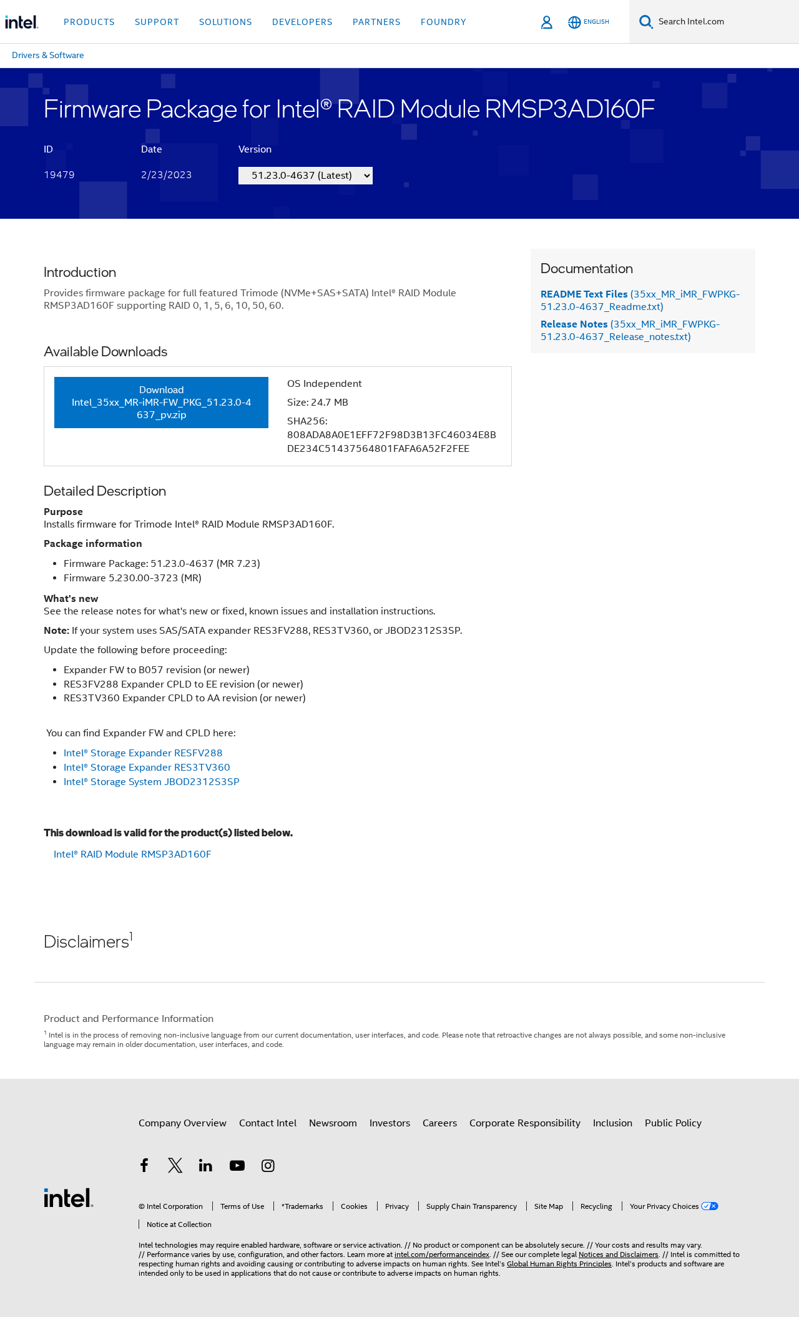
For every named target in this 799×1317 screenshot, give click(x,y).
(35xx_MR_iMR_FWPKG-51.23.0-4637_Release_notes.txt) (630, 330)
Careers (440, 1123)
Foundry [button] (444, 22)
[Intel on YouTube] (237, 1167)
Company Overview (183, 1123)
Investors (390, 1123)
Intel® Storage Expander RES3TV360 (147, 767)
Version (255, 149)
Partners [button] (377, 22)
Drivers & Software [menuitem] (48, 55)
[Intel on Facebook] (144, 1167)
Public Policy (673, 1123)
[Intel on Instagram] (267, 1167)
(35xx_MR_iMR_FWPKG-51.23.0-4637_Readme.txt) (640, 300)
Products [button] (89, 22)
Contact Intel (268, 1123)
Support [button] (157, 22)
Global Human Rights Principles (559, 1263)
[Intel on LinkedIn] (206, 1167)
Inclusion (612, 1123)
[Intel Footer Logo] (69, 1197)
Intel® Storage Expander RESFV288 (143, 753)
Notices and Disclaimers (619, 1254)
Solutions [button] (225, 22)
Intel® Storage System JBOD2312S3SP (152, 782)
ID (48, 149)
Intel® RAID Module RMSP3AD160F (133, 854)
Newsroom (333, 1123)
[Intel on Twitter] (175, 1167)
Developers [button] (302, 22)
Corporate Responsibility (525, 1123)
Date (151, 149)
